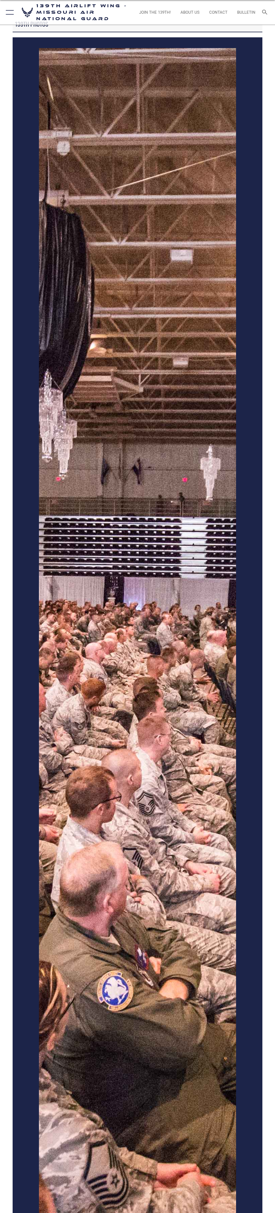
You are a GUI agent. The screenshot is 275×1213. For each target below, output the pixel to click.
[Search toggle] (265, 12)
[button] (8, 12)
